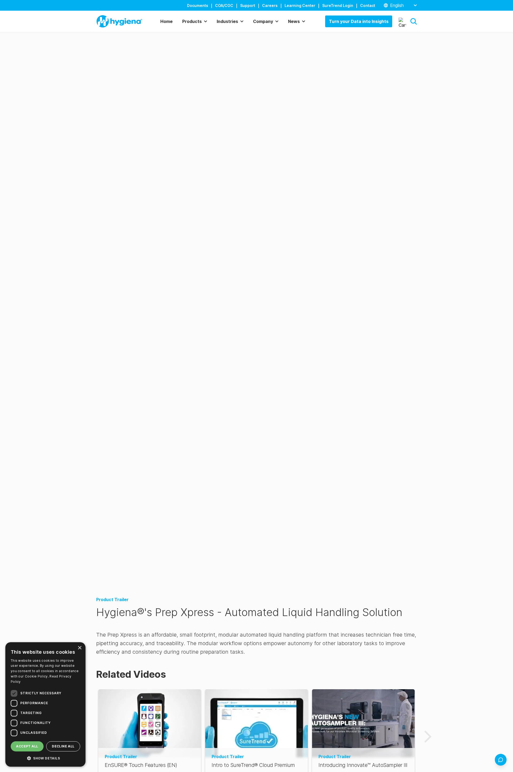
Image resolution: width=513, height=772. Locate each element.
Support (247, 5)
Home (166, 21)
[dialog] (45, 704)
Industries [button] (227, 21)
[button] (413, 21)
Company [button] (263, 21)
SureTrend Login (337, 5)
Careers (270, 5)
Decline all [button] (63, 746)
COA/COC (224, 5)
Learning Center (300, 5)
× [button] (79, 648)
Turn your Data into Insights (358, 21)
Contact (367, 5)
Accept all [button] (27, 746)
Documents (197, 5)
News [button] (294, 21)
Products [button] (192, 21)
